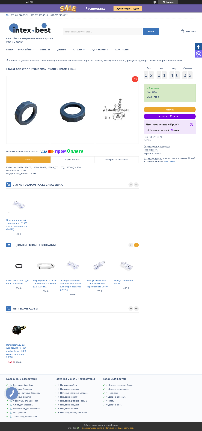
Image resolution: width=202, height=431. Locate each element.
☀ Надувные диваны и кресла (72, 401)
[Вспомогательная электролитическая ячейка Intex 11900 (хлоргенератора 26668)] (18, 329)
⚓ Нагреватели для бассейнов (24, 409)
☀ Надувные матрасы (68, 389)
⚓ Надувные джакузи (20, 397)
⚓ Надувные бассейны (20, 389)
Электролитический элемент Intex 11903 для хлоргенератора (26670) (16, 225)
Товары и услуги (19, 60)
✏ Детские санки (114, 405)
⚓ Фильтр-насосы (18, 412)
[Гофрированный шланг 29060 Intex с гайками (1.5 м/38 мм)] (45, 266)
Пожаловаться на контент (92, 428)
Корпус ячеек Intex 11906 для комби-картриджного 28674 (97, 283)
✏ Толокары (112, 393)
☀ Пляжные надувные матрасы (73, 393)
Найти (151, 31)
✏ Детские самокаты (116, 397)
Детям (61, 49)
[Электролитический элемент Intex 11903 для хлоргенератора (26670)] (18, 205)
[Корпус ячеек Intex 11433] (126, 266)
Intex (9, 49)
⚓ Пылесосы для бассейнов (23, 416)
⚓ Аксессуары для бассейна (23, 401)
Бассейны (25, 49)
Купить (170, 110)
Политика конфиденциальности (119, 428)
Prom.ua (115, 425)
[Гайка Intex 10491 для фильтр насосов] (18, 266)
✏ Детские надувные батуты (119, 385)
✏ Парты (110, 401)
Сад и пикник (99, 49)
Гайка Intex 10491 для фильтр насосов (17, 282)
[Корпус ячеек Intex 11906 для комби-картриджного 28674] (99, 266)
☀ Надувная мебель (67, 385)
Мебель (45, 49)
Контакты (122, 49)
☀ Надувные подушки (68, 405)
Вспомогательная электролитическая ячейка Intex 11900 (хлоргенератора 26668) (16, 351)
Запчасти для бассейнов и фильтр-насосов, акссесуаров (87, 60)
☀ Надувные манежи (68, 409)
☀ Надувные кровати (68, 397)
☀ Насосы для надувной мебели (73, 412)
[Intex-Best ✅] (34, 28)
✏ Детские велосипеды (117, 389)
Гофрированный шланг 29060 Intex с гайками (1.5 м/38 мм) (45, 283)
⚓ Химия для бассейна (21, 405)
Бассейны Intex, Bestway (42, 60)
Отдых (77, 49)
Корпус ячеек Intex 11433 (123, 282)
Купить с (164, 116)
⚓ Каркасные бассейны (21, 385)
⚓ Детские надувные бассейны (24, 393)
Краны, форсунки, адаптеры (133, 60)
